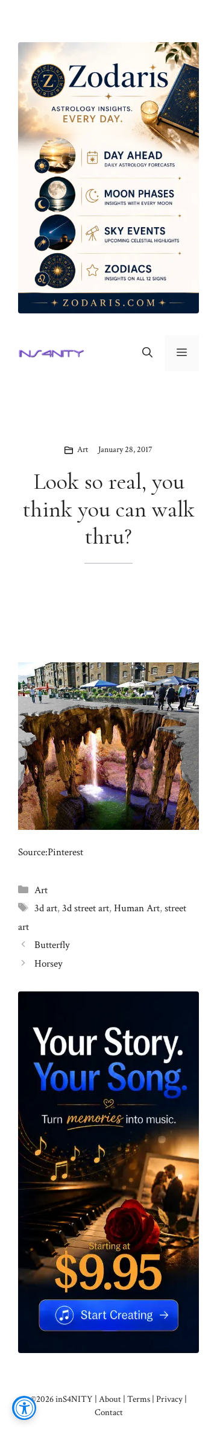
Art (82, 449)
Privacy (169, 1399)
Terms (138, 1399)
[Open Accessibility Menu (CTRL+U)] (24, 1408)
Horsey (48, 963)
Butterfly (52, 945)
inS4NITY (74, 1399)
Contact (109, 1412)
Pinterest (65, 852)
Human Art (137, 908)
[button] (147, 353)
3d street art (85, 908)
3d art (45, 908)
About (110, 1399)
